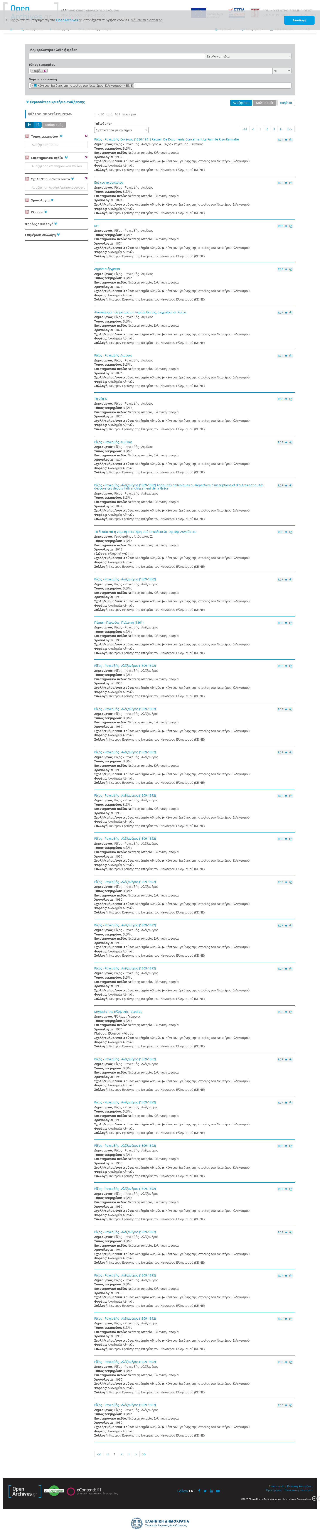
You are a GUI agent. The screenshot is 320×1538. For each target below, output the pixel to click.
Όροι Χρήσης (274, 1490)
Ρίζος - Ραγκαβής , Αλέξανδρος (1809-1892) (125, 579)
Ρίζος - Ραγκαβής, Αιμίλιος (113, 355)
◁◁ (245, 129)
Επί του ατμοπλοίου (108, 182)
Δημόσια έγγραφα (107, 269)
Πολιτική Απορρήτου (299, 1486)
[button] (55, 102)
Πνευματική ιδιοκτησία (298, 1490)
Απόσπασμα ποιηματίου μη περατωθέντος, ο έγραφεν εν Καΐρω (140, 312)
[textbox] (50, 71)
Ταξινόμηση (103, 124)
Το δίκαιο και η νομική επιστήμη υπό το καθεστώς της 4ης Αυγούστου (145, 532)
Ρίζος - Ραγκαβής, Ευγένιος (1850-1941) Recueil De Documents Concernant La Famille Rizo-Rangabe (166, 139)
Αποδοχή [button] (299, 20)
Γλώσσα (36, 212)
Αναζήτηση (241, 103)
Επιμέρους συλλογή (40, 235)
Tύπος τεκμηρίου (42, 64)
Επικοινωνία (276, 1486)
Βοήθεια (286, 103)
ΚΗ (96, 226)
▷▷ (290, 129)
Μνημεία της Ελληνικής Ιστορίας (118, 1012)
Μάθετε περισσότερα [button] (146, 20)
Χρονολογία (40, 200)
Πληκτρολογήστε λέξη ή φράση (53, 50)
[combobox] (248, 56)
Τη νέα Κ (100, 399)
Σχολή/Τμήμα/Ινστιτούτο (50, 179)
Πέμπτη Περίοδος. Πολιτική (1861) (118, 622)
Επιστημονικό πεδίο (47, 158)
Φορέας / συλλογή (43, 79)
